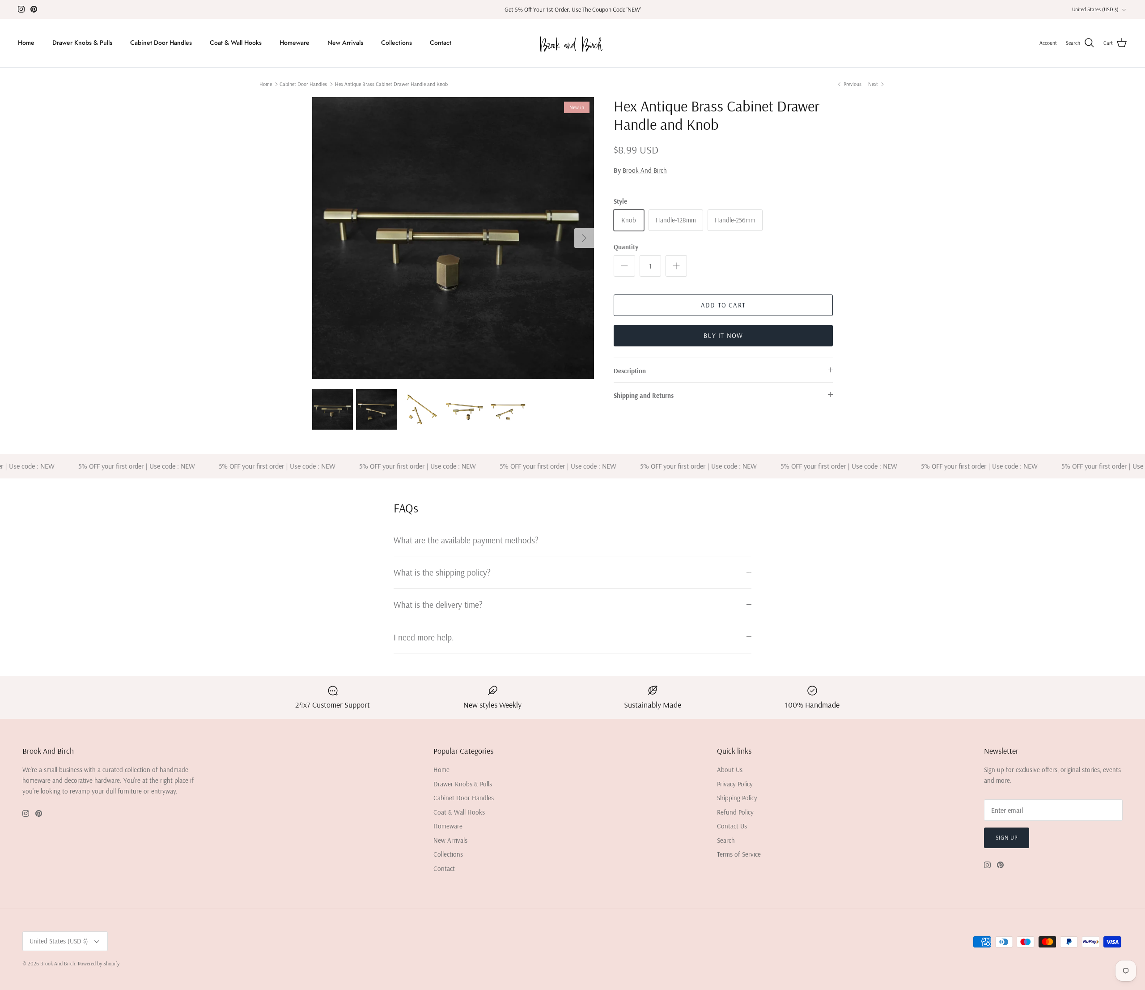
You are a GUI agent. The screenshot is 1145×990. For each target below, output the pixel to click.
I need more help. (424, 637)
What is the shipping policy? (442, 572)
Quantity (626, 247)
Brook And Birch (645, 170)
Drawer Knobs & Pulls (82, 42)
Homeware (295, 42)
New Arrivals (345, 42)
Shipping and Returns (644, 395)
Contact (440, 42)
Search (726, 840)
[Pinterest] (33, 9)
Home (26, 42)
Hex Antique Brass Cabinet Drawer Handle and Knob (391, 84)
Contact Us (732, 826)
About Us (729, 769)
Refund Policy (735, 812)
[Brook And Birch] (572, 43)
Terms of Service (739, 854)
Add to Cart (723, 305)
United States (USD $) (1095, 9)
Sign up (1007, 837)
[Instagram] (21, 9)
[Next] (584, 238)
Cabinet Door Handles (161, 42)
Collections (396, 42)
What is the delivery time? (438, 604)
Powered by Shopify (98, 963)
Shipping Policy (737, 798)
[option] (453, 238)
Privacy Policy (735, 784)
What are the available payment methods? (466, 540)
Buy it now (723, 335)
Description (630, 371)
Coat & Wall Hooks (236, 42)
